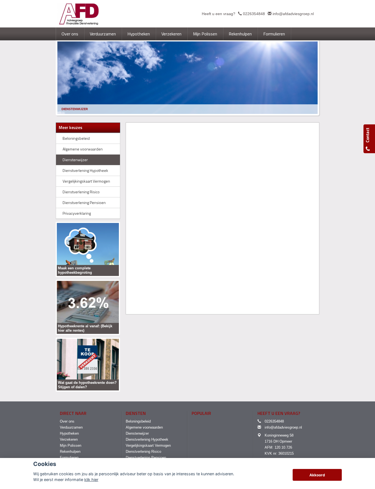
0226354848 (254, 14)
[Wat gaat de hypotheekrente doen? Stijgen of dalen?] (88, 364)
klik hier (91, 479)
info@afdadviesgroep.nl (293, 14)
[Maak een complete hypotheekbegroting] (88, 249)
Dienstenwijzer (74, 109)
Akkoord (317, 475)
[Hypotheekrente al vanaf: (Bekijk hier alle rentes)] (88, 307)
